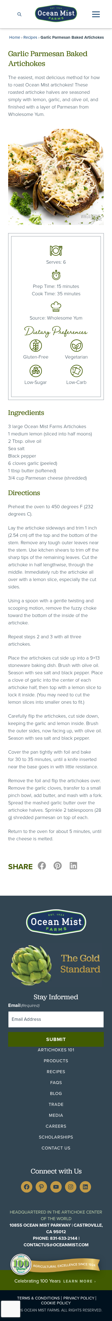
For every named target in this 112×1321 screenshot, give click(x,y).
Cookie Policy (56, 1303)
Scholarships (56, 1137)
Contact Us (56, 1148)
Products (56, 1061)
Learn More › (79, 1281)
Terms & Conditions (38, 1298)
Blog (56, 1093)
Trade (56, 1104)
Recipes (30, 37)
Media (56, 1115)
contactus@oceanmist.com (56, 1245)
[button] (96, 14)
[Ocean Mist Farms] (56, 13)
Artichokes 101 (56, 1050)
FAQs (56, 1082)
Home (14, 37)
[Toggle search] (19, 14)
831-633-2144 (63, 1238)
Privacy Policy (78, 1298)
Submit (56, 1039)
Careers (56, 1126)
